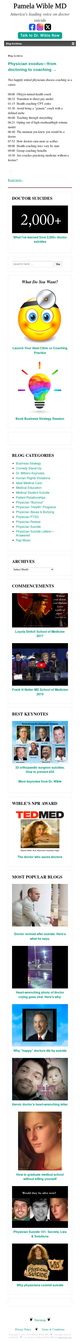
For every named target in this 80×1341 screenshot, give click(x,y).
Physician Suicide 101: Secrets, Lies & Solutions (40, 1233)
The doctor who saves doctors (39, 857)
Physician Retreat (28, 521)
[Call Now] (40, 36)
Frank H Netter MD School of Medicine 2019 (40, 691)
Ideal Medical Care (29, 483)
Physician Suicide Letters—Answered (35, 533)
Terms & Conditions (53, 1329)
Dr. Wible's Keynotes (30, 473)
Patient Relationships (30, 497)
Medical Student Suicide (33, 492)
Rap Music (23, 540)
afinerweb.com (64, 1337)
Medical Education (29, 487)
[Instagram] (40, 26)
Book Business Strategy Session (40, 418)
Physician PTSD (27, 517)
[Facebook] (32, 26)
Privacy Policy (23, 1329)
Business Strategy (28, 463)
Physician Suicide (28, 526)
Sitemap (40, 1319)
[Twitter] (47, 26)
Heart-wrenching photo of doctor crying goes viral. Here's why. (40, 994)
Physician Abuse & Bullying (35, 512)
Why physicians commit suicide (40, 1285)
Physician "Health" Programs (36, 507)
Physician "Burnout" (29, 502)
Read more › (15, 180)
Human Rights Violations (33, 478)
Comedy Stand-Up (29, 468)
